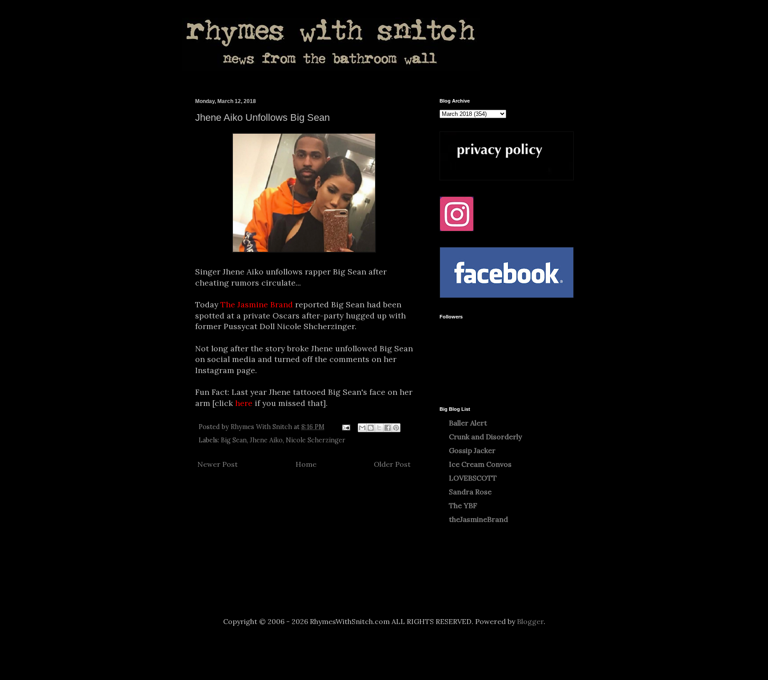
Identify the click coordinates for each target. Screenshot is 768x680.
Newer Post (217, 464)
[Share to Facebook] (387, 427)
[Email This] (362, 427)
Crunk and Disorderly (485, 436)
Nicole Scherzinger (315, 440)
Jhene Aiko (266, 440)
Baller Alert (468, 422)
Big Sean (234, 440)
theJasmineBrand (478, 519)
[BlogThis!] (370, 427)
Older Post (392, 464)
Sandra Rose (470, 491)
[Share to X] (379, 427)
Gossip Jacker (472, 450)
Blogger (530, 621)
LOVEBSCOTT (473, 477)
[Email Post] (345, 427)
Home (306, 464)
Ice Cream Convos (480, 464)
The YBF (463, 505)
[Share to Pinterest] (396, 427)
